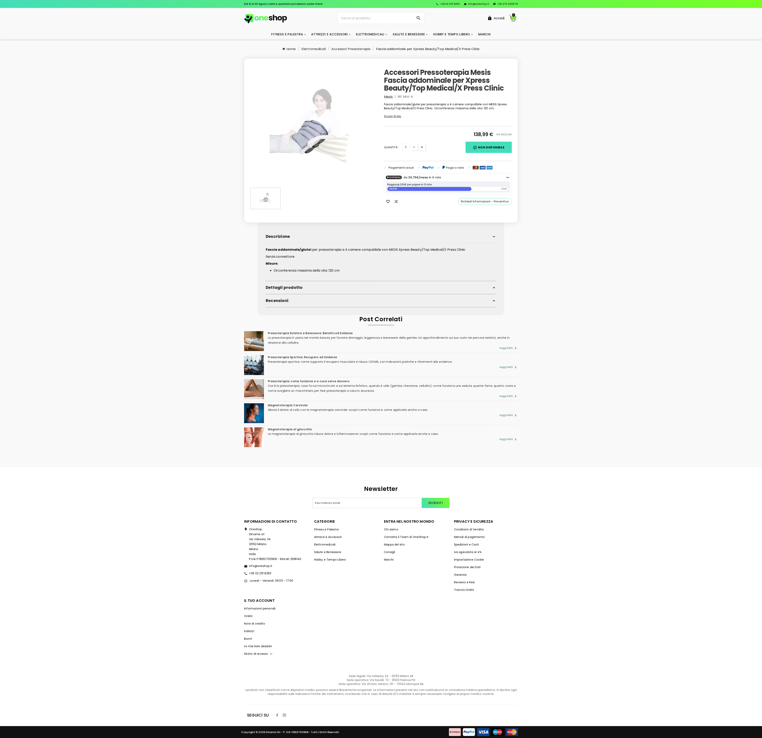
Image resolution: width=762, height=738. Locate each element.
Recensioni (277, 300)
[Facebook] (277, 715)
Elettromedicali (325, 544)
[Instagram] (284, 715)
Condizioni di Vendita (469, 529)
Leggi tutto (508, 348)
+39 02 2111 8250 (448, 4)
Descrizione (278, 236)
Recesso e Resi (464, 582)
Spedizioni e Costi (466, 544)
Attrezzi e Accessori (328, 537)
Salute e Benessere (327, 552)
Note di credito (254, 624)
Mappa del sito (394, 544)
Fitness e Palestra (326, 529)
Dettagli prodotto (284, 287)
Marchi (389, 560)
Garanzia (460, 575)
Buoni (248, 639)
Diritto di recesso (258, 654)
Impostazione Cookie (469, 560)
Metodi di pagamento (469, 537)
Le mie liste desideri (258, 646)
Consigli (389, 552)
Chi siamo (391, 529)
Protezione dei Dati (467, 567)
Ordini (248, 616)
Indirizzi (249, 631)
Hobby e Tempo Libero (330, 560)
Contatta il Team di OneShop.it (406, 537)
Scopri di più (392, 116)
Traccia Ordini (464, 590)
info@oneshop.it (476, 4)
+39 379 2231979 (505, 4)
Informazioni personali (259, 608)
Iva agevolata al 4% (468, 552)
